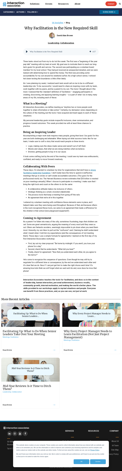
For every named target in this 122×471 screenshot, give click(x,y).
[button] (26, 51)
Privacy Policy (94, 450)
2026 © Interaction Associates (61, 467)
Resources (63, 4)
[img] (90, 51)
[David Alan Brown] (52, 36)
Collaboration (67, 43)
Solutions (34, 4)
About (77, 4)
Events (48, 4)
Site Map (115, 450)
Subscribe (108, 12)
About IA (115, 441)
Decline (97, 461)
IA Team (115, 445)
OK (81, 461)
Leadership (53, 43)
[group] (61, 51)
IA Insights (57, 22)
